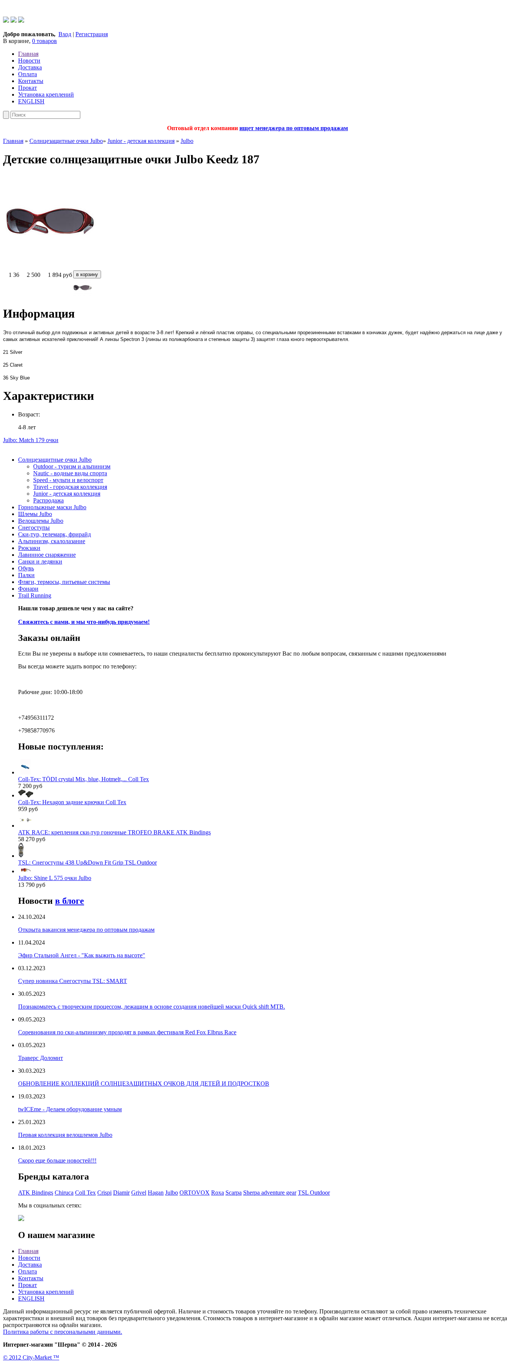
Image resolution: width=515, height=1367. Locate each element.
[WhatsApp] (6, 20)
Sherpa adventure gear (269, 1192)
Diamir (121, 1192)
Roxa (217, 1192)
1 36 (14, 275)
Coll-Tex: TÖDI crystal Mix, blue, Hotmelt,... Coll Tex (83, 779)
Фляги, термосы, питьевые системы (64, 582)
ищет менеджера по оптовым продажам (293, 128)
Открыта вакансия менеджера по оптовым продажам (86, 929)
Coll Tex (85, 1192)
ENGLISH (31, 101)
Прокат (27, 87)
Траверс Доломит (40, 1058)
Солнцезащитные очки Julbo (66, 141)
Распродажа (48, 500)
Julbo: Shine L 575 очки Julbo (54, 878)
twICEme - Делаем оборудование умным (70, 1109)
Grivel (138, 1192)
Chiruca (64, 1192)
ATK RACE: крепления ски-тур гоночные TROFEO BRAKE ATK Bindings (114, 832)
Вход (64, 34)
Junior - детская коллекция (141, 141)
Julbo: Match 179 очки (30, 440)
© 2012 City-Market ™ (31, 1357)
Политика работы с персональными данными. (62, 1332)
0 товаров (44, 41)
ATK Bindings (35, 1192)
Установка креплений (46, 94)
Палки (26, 575)
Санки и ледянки (40, 561)
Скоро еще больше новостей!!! (57, 1160)
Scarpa (233, 1192)
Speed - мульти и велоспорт (68, 480)
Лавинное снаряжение (47, 554)
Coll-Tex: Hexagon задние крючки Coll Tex (72, 802)
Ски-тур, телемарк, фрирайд (54, 534)
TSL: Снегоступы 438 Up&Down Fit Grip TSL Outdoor (87, 862)
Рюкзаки (29, 548)
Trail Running (34, 595)
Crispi (104, 1192)
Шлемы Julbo (35, 514)
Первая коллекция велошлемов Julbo (65, 1135)
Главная (28, 54)
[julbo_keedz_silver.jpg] (257, 288)
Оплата (27, 74)
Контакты (30, 81)
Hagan (156, 1192)
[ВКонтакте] (21, 20)
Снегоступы (34, 527)
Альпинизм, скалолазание (51, 541)
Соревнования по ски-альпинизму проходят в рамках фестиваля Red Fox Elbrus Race (127, 1032)
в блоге (69, 901)
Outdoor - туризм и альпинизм (71, 466)
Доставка (30, 67)
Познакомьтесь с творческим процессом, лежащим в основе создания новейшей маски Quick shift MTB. (151, 1006)
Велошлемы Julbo (40, 521)
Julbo (187, 141)
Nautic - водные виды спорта (70, 473)
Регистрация (91, 34)
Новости (29, 60)
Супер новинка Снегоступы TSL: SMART (72, 981)
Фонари (28, 588)
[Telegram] (14, 20)
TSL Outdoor (314, 1192)
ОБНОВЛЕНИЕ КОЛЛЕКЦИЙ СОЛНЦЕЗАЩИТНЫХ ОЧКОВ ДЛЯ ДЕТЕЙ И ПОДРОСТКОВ (143, 1083)
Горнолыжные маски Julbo (52, 507)
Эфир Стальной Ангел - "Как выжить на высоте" (81, 955)
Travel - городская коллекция (70, 487)
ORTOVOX (194, 1192)
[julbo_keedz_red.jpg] (50, 267)
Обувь (26, 568)
